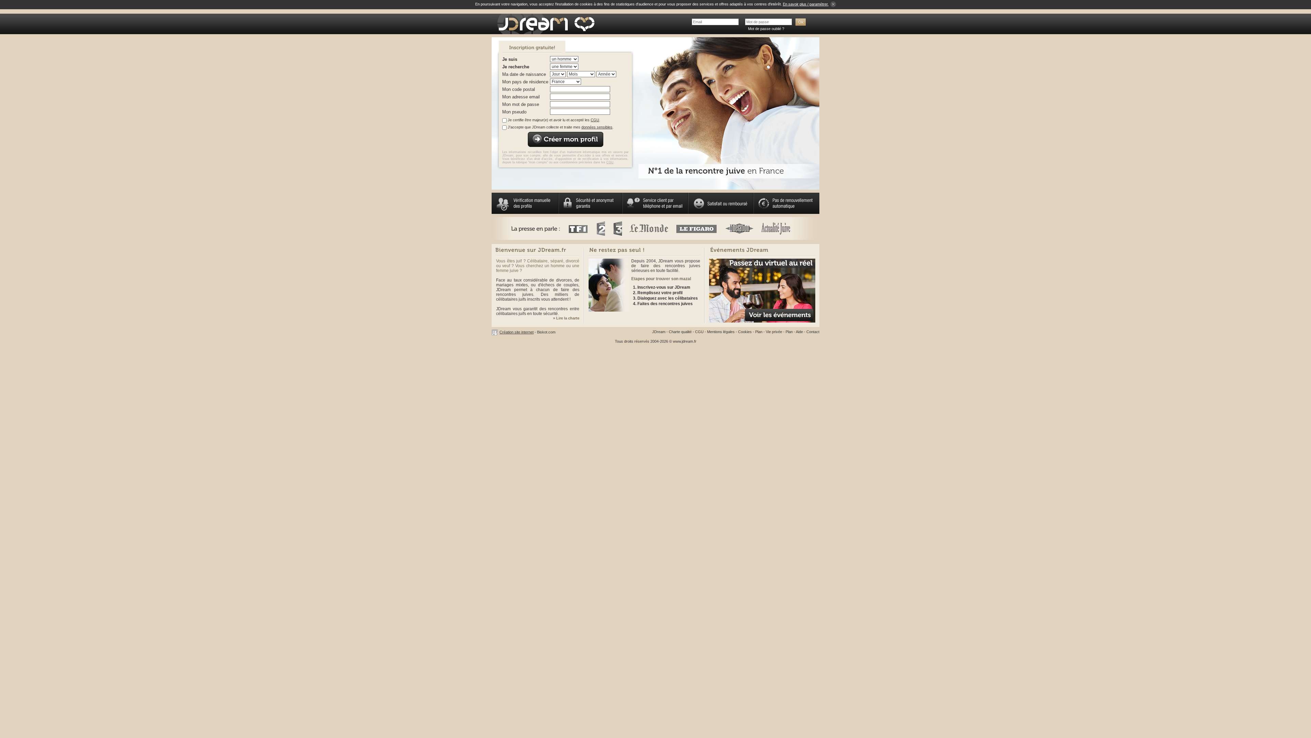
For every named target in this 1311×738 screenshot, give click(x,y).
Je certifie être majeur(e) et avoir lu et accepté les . (554, 120)
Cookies (745, 332)
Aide (799, 332)
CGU (595, 120)
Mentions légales (721, 332)
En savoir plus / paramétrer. (806, 4)
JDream (658, 332)
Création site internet (516, 332)
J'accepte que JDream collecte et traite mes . (561, 127)
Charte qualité (680, 332)
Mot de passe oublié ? (766, 29)
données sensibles (596, 127)
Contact (812, 332)
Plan (758, 332)
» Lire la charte (566, 318)
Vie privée (774, 332)
